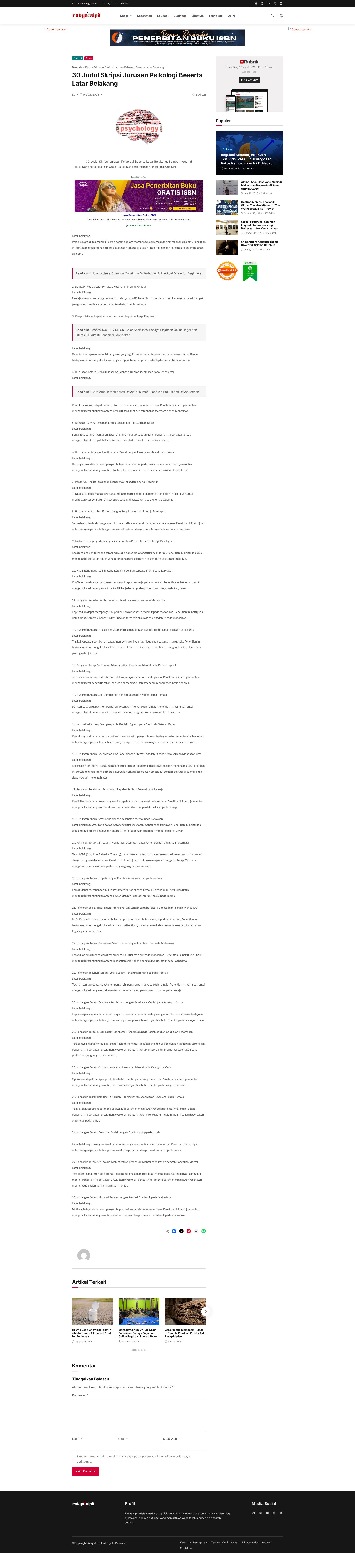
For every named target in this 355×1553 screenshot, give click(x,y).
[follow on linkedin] (281, 3)
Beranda (77, 67)
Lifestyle (198, 16)
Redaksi (266, 1542)
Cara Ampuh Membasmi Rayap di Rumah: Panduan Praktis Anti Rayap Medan (145, 392)
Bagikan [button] (201, 94)
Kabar (124, 16)
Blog (88, 67)
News (89, 58)
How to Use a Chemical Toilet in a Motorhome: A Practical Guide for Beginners (146, 273)
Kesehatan (144, 16)
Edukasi (162, 16)
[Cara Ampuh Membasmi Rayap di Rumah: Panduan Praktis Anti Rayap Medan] (185, 1322)
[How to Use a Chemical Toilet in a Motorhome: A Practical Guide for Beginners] (92, 1322)
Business (180, 16)
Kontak (124, 3)
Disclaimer (186, 1548)
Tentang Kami (109, 3)
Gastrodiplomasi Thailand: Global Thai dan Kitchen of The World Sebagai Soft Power (260, 205)
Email (123, 1438)
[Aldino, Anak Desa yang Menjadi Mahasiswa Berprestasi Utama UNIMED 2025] (227, 192)
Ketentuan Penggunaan (84, 3)
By (73, 94)
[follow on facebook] (256, 3)
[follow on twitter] (275, 3)
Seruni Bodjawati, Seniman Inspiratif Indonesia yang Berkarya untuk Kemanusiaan (259, 225)
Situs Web (170, 1438)
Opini (231, 16)
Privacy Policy (250, 1542)
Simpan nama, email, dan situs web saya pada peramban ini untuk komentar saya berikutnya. (133, 1459)
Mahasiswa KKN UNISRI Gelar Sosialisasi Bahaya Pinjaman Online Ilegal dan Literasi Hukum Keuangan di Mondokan (139, 1334)
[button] (272, 16)
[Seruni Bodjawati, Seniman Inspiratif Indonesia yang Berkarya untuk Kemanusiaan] (227, 232)
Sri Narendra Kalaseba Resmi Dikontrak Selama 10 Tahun (259, 243)
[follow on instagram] (262, 3)
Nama (77, 1438)
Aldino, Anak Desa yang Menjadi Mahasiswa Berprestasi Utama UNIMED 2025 (261, 185)
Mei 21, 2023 (91, 94)
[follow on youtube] (268, 3)
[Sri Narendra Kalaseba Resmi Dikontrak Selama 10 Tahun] (227, 252)
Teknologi (216, 16)
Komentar (80, 1395)
